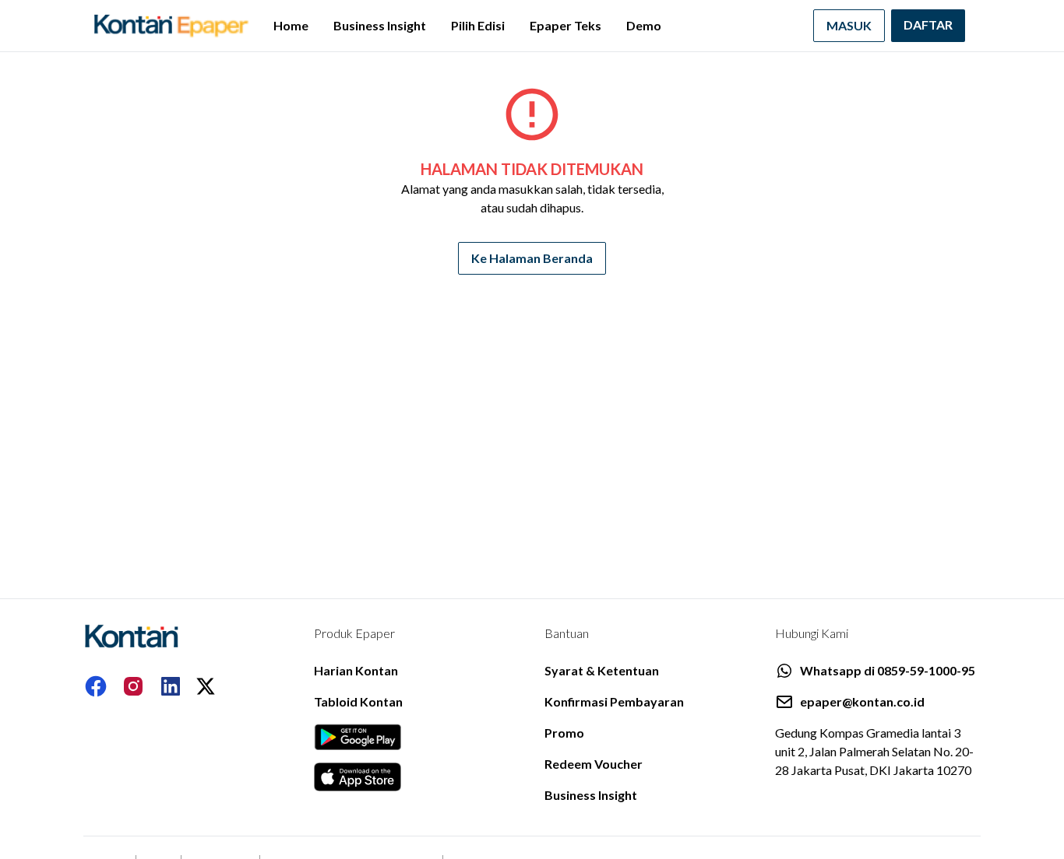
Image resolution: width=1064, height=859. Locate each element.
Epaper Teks (565, 25)
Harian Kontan (356, 670)
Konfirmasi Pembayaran (614, 701)
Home (290, 25)
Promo (564, 732)
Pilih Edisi (478, 25)
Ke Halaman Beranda (532, 258)
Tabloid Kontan (358, 701)
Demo (643, 25)
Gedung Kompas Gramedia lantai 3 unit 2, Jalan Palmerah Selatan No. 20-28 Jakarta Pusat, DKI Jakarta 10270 (874, 751)
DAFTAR (928, 24)
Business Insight (379, 25)
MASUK (849, 25)
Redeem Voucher (593, 763)
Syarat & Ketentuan (601, 670)
